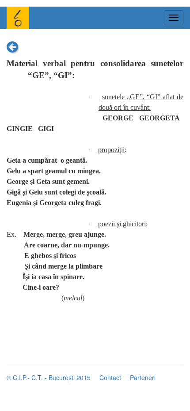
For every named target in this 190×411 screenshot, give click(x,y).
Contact (110, 377)
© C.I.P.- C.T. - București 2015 (49, 377)
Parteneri (143, 377)
